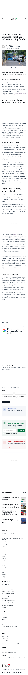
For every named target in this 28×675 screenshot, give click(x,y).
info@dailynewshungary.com (9, 652)
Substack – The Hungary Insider (9, 626)
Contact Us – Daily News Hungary (10, 536)
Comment (4, 372)
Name (3, 390)
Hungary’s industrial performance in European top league (10, 520)
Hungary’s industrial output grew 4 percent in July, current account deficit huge (10, 505)
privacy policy (14, 433)
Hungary (7, 322)
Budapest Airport (6, 586)
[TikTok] (11, 672)
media (14, 234)
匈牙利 (3, 577)
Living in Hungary (6, 584)
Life (2, 563)
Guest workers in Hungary (8, 593)
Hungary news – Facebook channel (10, 628)
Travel (3, 560)
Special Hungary (6, 567)
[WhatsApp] (14, 672)
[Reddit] (18, 672)
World (3, 570)
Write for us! (4, 544)
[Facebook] (4, 672)
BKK (9, 194)
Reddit (3, 621)
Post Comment (6, 401)
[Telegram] (16, 672)
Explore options (11, 414)
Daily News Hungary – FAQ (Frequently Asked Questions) (13, 539)
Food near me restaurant (8, 589)
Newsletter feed (5, 615)
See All (24, 492)
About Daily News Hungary (8, 533)
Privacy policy (5, 638)
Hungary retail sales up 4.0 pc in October (11, 498)
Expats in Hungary (6, 596)
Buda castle (4, 607)
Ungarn (3, 572)
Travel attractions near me (8, 591)
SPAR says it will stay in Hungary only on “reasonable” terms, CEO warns (9, 513)
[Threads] (21, 672)
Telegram (4, 619)
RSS (3, 624)
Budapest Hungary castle (8, 605)
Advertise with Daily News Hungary (10, 643)
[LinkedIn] (2, 672)
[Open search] (25, 18)
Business (4, 558)
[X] (9, 672)
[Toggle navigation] (2, 19)
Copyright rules (5, 636)
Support (4, 546)
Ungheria (4, 574)
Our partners (5, 541)
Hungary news (5, 554)
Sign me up (21, 430)
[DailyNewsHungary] (14, 19)
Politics (3, 556)
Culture (3, 565)
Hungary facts (5, 598)
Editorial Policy (5, 640)
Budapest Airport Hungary (8, 600)
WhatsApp (4, 617)
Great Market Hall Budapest (8, 602)
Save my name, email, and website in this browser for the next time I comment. (13, 397)
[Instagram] (7, 672)
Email (16, 390)
